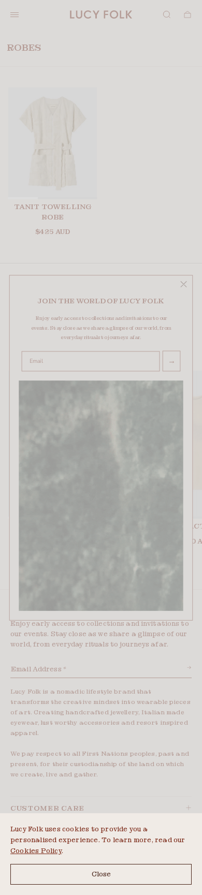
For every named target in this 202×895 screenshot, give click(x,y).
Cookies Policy (36, 850)
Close (101, 874)
